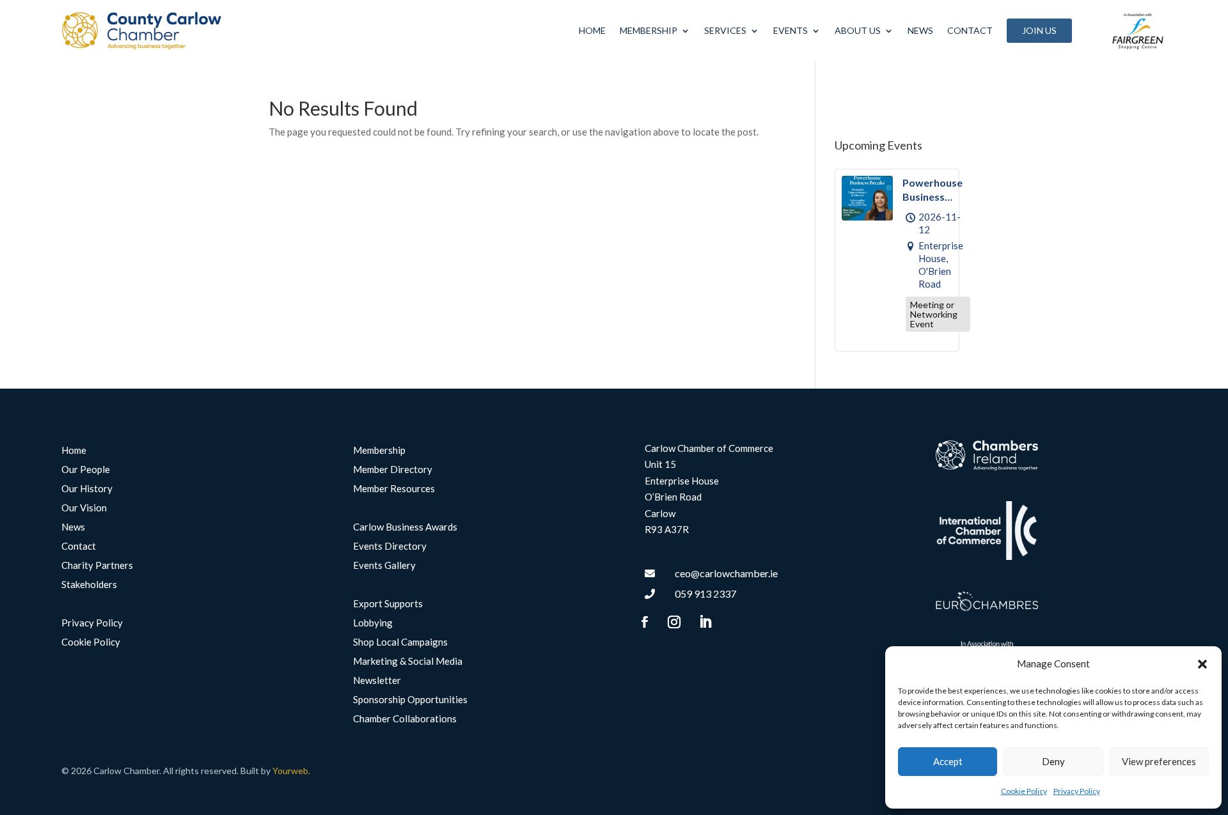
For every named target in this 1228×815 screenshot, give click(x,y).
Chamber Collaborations (405, 719)
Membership (648, 30)
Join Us (1039, 30)
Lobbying (373, 623)
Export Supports (388, 604)
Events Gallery (384, 566)
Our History (87, 489)
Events (790, 30)
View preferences (1159, 761)
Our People (85, 470)
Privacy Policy (1076, 791)
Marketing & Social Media (407, 661)
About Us (858, 30)
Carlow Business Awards (405, 527)
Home (592, 30)
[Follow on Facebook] (644, 621)
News (920, 30)
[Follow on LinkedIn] (705, 622)
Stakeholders (89, 585)
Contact (970, 30)
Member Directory (392, 470)
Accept (948, 761)
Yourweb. (291, 770)
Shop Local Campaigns (400, 642)
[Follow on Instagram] (674, 622)
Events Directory (390, 546)
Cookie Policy (1024, 791)
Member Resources (394, 489)
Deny (1053, 761)
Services (725, 30)
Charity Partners (97, 566)
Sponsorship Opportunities (410, 700)
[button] (1202, 664)
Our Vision (84, 508)
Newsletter (377, 681)
